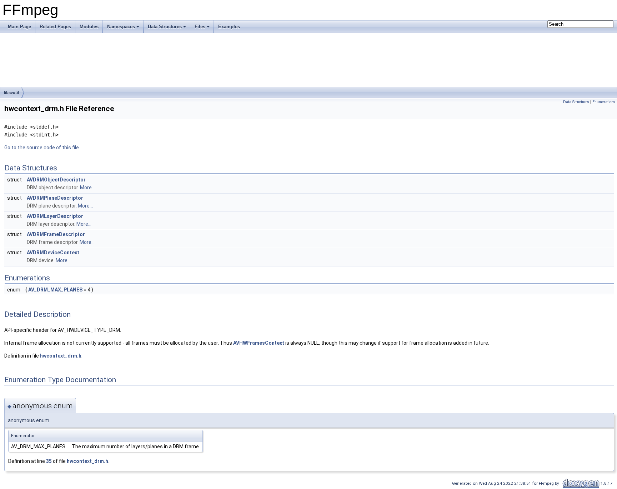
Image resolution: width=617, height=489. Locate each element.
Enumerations (603, 102)
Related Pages (55, 26)
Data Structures (165, 26)
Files (200, 26)
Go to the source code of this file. (42, 147)
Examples (229, 26)
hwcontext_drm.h (60, 356)
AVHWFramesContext (258, 343)
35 (49, 461)
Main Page (19, 26)
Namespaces (121, 26)
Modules (89, 26)
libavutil (11, 92)
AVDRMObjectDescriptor (56, 180)
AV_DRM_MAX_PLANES (55, 290)
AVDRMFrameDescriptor (56, 234)
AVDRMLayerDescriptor (55, 216)
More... (87, 187)
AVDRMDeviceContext (53, 252)
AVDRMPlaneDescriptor (55, 198)
